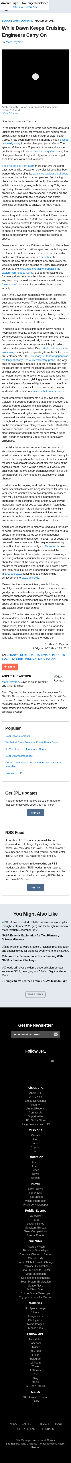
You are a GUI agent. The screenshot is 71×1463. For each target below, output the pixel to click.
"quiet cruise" (9, 284)
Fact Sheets (35, 1196)
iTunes (36, 1366)
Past (35, 1139)
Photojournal (35, 1320)
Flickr (35, 1354)
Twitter (36, 1346)
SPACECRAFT (47, 658)
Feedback (47, 1428)
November (45, 257)
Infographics (35, 1316)
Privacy (43, 1423)
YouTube (35, 1350)
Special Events (35, 1235)
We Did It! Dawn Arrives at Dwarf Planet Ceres (32, 742)
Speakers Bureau (35, 1227)
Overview (35, 1215)
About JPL (35, 1092)
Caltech (27, 1423)
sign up (35, 812)
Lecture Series (35, 1223)
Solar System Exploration (35, 1281)
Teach (35, 1169)
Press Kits (35, 1192)
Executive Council (35, 1100)
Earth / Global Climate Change (35, 1262)
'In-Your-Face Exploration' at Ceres (25, 749)
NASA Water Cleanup (35, 1397)
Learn (35, 1166)
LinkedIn (36, 1362)
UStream (35, 1370)
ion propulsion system (42, 151)
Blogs (6, 20)
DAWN (14, 654)
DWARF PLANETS (53, 654)
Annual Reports (35, 1108)
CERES (24, 654)
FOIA (35, 1400)
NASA (13, 1423)
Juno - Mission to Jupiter (35, 1269)
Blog (35, 1378)
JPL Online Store (35, 1120)
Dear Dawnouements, (18, 735)
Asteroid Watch (36, 1246)
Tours (35, 1219)
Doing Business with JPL (35, 1124)
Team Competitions (35, 1231)
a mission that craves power (47, 391)
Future (35, 1143)
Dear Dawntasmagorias (19, 755)
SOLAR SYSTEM (12, 658)
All (35, 1150)
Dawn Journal (23, 20)
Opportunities (36, 1116)
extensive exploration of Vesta (50, 173)
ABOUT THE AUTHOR (16, 676)
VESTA (35, 654)
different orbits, (51, 546)
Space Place (35, 1285)
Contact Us (35, 1112)
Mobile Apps (35, 1327)
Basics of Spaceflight (35, 1250)
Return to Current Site (25, 7)
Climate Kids (35, 1258)
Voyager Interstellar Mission (35, 1297)
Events (35, 1177)
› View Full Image (10, 113)
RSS (35, 1374)
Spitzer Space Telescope (35, 1293)
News (35, 1173)
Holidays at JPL (14, 773)
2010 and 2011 (13, 573)
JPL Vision (35, 1096)
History (35, 1104)
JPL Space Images (35, 1308)
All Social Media (35, 1385)
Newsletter (35, 1339)
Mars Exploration (35, 1273)
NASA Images (35, 1323)
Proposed (35, 1147)
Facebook (36, 1342)
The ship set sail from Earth (18, 165)
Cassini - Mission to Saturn (35, 1254)
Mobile (36, 1381)
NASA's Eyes (35, 1289)
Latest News (35, 1188)
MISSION (31, 658)
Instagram (35, 1358)
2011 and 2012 (31, 577)
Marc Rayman (14, 41)
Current (35, 1135)
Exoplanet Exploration (35, 1265)
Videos (35, 1312)
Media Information (35, 1200)
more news (35, 994)
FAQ (32, 1428)
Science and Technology (35, 1277)
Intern (35, 1162)
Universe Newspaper (35, 1204)
